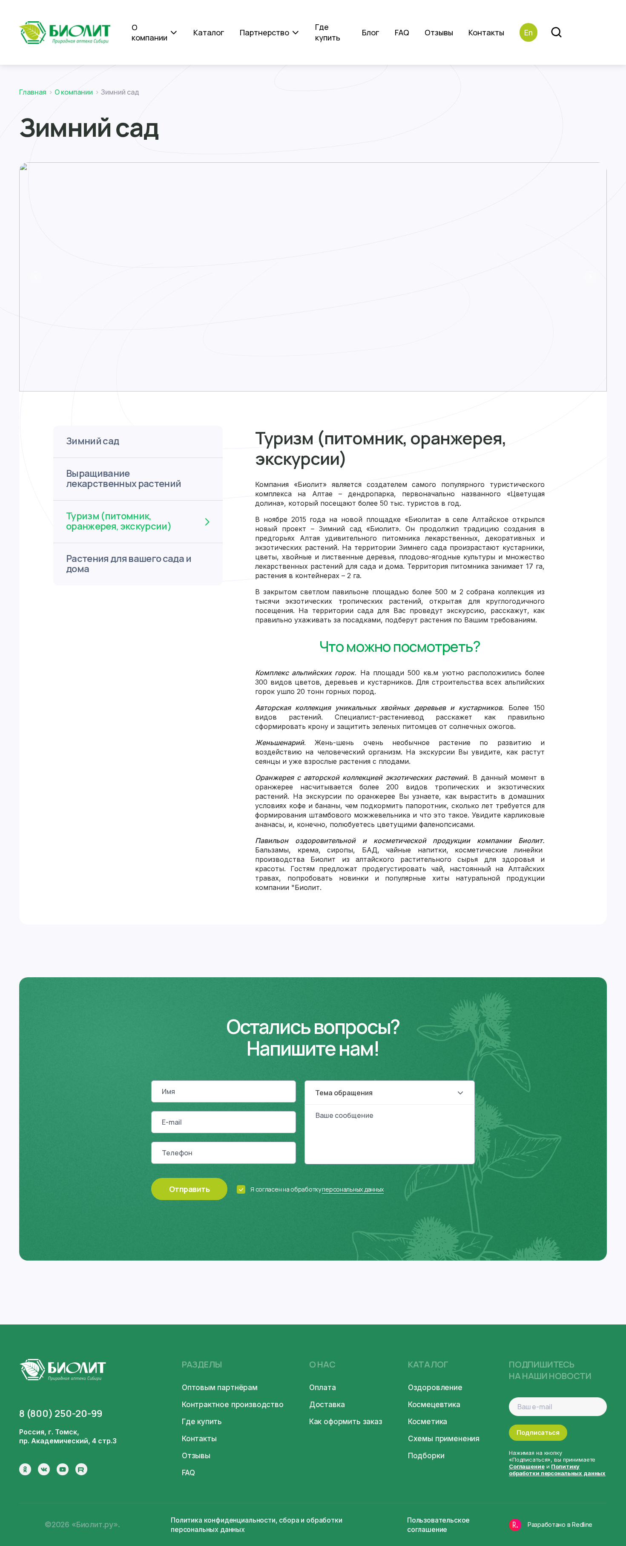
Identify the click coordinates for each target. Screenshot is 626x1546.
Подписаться (538, 1432)
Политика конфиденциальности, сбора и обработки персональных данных (256, 1525)
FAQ (402, 32)
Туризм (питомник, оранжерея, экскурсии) (119, 521)
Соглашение (527, 1466)
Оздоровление (435, 1387)
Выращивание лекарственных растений (123, 478)
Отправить (189, 1189)
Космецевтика (434, 1404)
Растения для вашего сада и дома (128, 563)
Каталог (208, 32)
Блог (370, 32)
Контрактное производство (233, 1404)
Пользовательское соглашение (438, 1525)
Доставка (327, 1404)
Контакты (486, 32)
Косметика (427, 1421)
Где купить (327, 32)
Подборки (426, 1455)
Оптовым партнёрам (220, 1387)
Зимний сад (92, 441)
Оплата (322, 1387)
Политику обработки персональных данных (557, 1470)
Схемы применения (444, 1438)
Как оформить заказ (345, 1421)
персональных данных (353, 1189)
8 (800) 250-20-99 (61, 1413)
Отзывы (439, 32)
